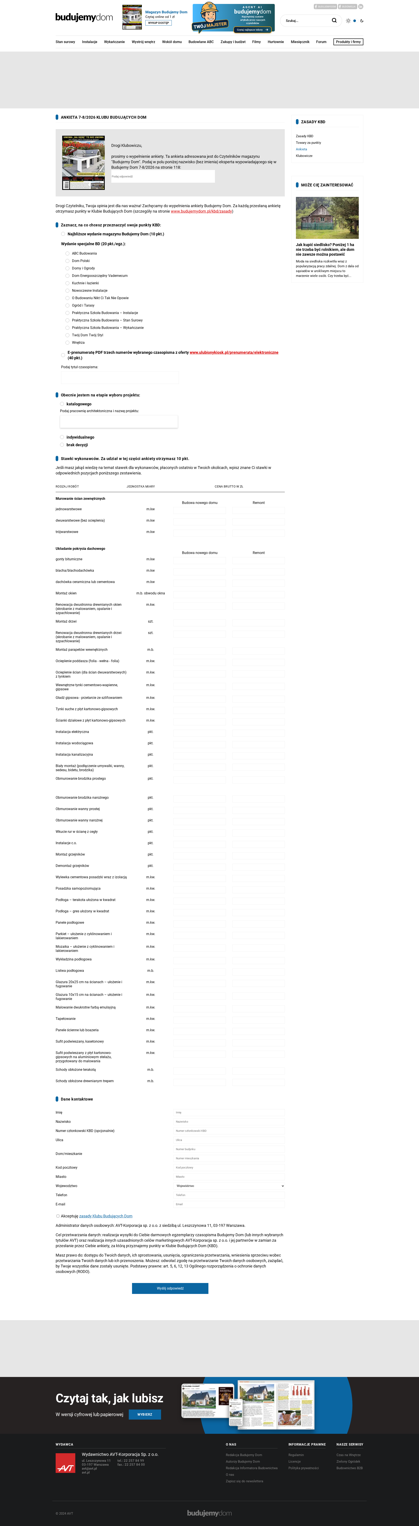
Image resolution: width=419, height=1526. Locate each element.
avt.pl (86, 1472)
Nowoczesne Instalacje (89, 290)
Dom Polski (81, 261)
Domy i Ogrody (83, 268)
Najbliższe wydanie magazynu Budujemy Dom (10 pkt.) (116, 234)
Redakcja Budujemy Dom (244, 1455)
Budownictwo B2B (350, 1468)
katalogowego (79, 404)
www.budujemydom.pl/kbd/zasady (201, 211)
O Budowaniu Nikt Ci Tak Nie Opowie (100, 298)
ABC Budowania (84, 253)
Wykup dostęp (158, 22)
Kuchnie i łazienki (85, 283)
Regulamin (296, 1455)
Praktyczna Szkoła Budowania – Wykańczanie (108, 328)
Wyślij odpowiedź (170, 1288)
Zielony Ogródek (348, 1462)
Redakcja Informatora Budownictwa (252, 1468)
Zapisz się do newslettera (244, 1481)
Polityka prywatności (303, 1468)
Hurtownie (276, 42)
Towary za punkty (308, 143)
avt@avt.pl (89, 1468)
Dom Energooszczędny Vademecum (100, 276)
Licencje (294, 1462)
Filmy (256, 42)
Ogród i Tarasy (83, 305)
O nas (230, 1475)
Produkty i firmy (348, 42)
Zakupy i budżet (233, 42)
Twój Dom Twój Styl (87, 335)
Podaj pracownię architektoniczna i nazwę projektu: (99, 411)
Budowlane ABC (201, 42)
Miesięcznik (300, 42)
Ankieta (301, 149)
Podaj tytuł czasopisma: (79, 367)
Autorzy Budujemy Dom (243, 1462)
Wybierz (144, 1415)
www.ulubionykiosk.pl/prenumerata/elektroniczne (234, 352)
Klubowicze (304, 156)
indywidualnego (80, 437)
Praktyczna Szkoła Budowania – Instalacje (105, 313)
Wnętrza (78, 342)
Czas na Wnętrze (349, 1455)
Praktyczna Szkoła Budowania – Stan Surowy (107, 320)
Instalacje (89, 42)
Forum (321, 42)
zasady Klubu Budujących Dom (105, 1216)
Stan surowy (65, 42)
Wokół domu (172, 42)
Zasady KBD (304, 136)
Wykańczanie (114, 42)
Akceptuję (96, 1216)
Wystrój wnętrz (143, 42)
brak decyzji (77, 445)
